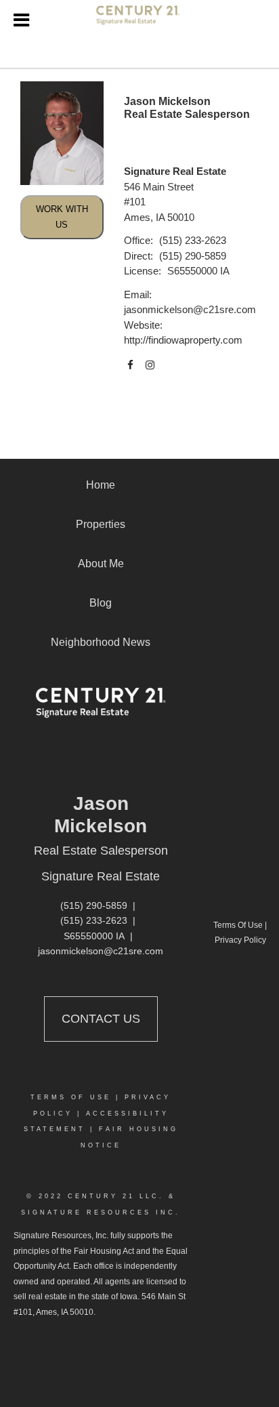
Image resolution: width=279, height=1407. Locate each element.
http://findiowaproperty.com (183, 340)
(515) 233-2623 (192, 240)
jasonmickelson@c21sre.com (190, 309)
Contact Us (101, 1018)
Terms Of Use (70, 1097)
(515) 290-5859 (192, 256)
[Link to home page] (140, 20)
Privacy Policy (240, 940)
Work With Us (62, 217)
